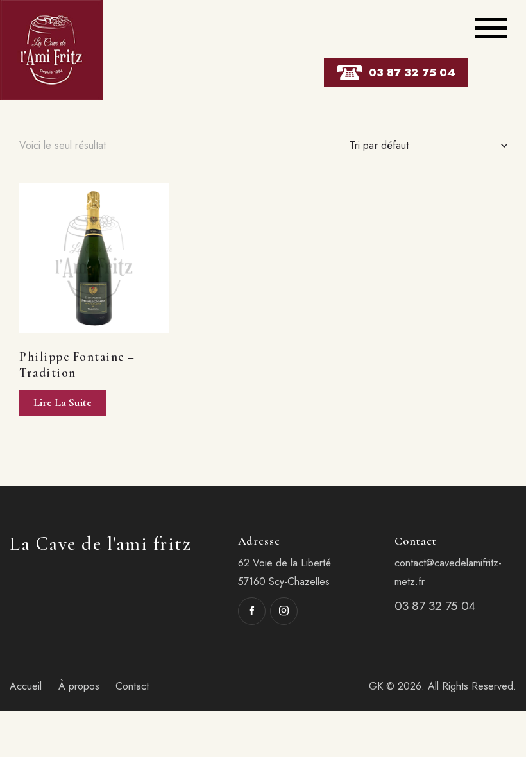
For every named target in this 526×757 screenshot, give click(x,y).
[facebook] (252, 611)
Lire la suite (62, 402)
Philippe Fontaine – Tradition (77, 364)
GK (376, 686)
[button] (77, 258)
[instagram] (284, 611)
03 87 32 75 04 (412, 72)
